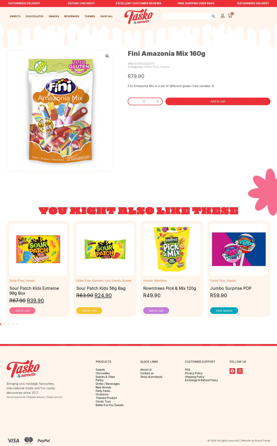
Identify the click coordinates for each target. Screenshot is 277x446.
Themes (89, 16)
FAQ (187, 369)
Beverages (71, 16)
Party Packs (103, 390)
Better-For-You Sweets (110, 405)
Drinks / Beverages (108, 383)
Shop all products (151, 376)
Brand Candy (262, 440)
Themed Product (106, 397)
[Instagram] (240, 371)
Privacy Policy (194, 373)
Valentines (160, 280)
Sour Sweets (113, 280)
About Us (146, 369)
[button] (107, 56)
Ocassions (102, 394)
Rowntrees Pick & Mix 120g (169, 288)
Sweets (15, 16)
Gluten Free (151, 66)
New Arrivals (103, 387)
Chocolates (35, 16)
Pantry (100, 380)
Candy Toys (217, 280)
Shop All (106, 16)
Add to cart (218, 101)
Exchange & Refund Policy (201, 380)
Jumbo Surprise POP (231, 288)
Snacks (54, 16)
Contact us (147, 373)
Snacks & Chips (105, 376)
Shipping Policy (194, 376)
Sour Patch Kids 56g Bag (101, 288)
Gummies (97, 280)
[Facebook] (232, 371)
